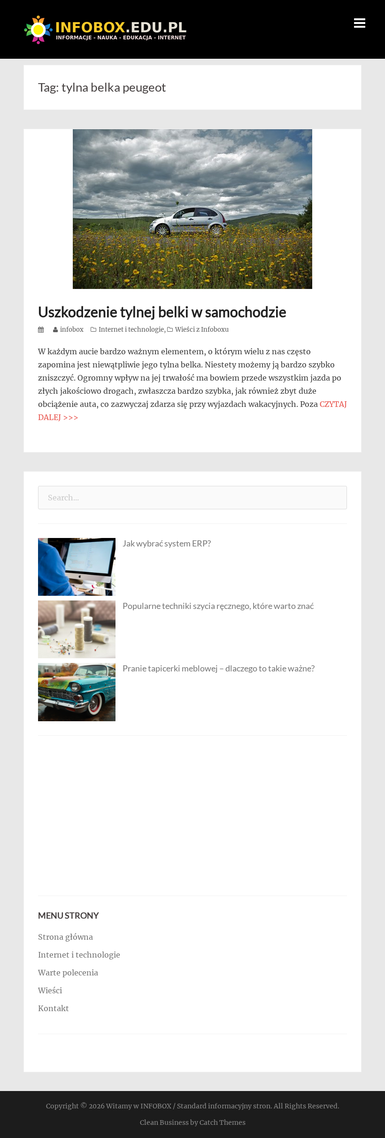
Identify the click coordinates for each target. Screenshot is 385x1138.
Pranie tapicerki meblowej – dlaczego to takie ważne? (219, 668)
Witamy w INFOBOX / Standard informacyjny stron (188, 1106)
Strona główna (65, 937)
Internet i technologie (131, 330)
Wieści (50, 990)
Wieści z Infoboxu (202, 330)
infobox (72, 330)
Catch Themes (223, 1122)
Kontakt (53, 1008)
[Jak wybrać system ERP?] (77, 566)
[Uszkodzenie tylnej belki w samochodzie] (192, 208)
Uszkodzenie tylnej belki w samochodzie (162, 311)
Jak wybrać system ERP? (167, 543)
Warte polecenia (68, 972)
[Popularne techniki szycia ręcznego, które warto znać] (77, 628)
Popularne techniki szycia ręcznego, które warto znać (218, 605)
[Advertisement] (192, 815)
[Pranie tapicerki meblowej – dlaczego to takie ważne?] (77, 691)
